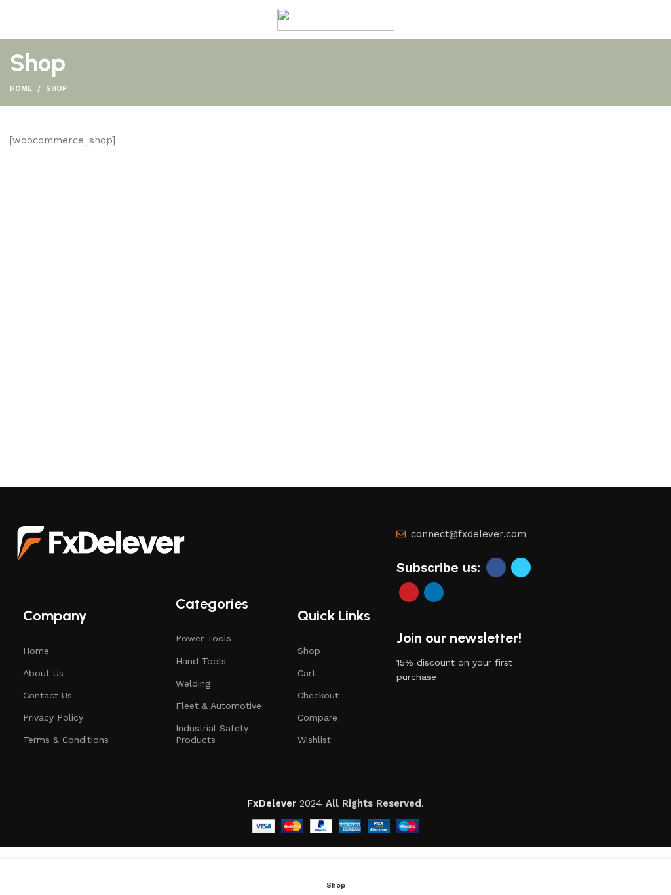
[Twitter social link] (521, 567)
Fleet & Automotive (218, 705)
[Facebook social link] (496, 567)
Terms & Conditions (66, 739)
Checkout (318, 695)
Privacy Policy (53, 717)
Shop (308, 650)
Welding (193, 683)
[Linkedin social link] (434, 592)
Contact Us (47, 695)
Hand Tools (201, 661)
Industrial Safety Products (212, 734)
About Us (43, 673)
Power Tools (203, 638)
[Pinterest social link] (409, 592)
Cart (306, 673)
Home (21, 89)
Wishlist (314, 739)
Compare (317, 717)
